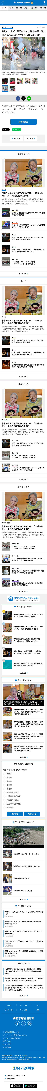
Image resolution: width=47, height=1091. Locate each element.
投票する (15, 814)
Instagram (29, 1023)
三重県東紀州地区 (14, 804)
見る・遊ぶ (19, 8)
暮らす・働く (33, 8)
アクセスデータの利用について (12, 1038)
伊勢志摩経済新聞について (11, 1032)
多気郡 (9, 785)
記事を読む (23, 122)
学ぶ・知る (43, 8)
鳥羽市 (9, 777)
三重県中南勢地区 (14, 796)
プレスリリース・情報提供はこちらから (15, 1035)
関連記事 (23, 74)
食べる (11, 8)
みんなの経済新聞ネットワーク (23, 1068)
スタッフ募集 (7, 1047)
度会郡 (9, 789)
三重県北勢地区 (13, 793)
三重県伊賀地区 (13, 800)
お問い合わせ (7, 1041)
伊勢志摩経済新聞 (22, 2)
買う (25, 8)
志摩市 (9, 781)
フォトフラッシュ (7, 27)
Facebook (17, 1023)
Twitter (23, 1023)
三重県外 (10, 808)
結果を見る (32, 814)
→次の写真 (16, 74)
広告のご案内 (7, 1044)
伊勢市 (9, 774)
